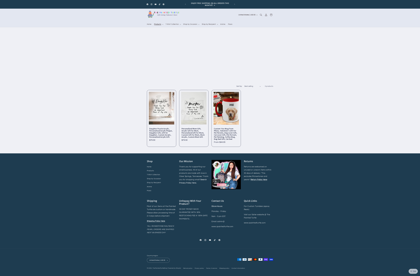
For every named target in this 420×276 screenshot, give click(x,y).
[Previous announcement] (185, 4)
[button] (158, 24)
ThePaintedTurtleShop (159, 268)
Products (150, 171)
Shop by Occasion (154, 179)
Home (149, 167)
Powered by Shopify (174, 268)
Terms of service (211, 268)
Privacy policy (199, 268)
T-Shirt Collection (153, 174)
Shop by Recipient (154, 182)
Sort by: (239, 86)
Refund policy (187, 268)
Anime (149, 187)
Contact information (238, 268)
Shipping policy (224, 268)
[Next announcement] (234, 4)
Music (149, 190)
